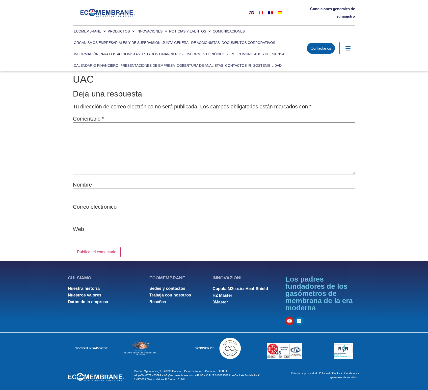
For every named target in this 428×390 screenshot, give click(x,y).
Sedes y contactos (167, 288)
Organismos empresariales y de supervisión (117, 43)
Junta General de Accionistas (191, 43)
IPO (233, 54)
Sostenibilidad (267, 65)
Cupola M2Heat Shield (240, 288)
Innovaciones (149, 31)
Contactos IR (238, 65)
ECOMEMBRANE (87, 31)
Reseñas (157, 301)
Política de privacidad (304, 373)
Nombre (82, 185)
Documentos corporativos (248, 43)
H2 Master (222, 295)
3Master (220, 302)
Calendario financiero (96, 65)
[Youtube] (289, 321)
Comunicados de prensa (261, 54)
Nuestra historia (84, 288)
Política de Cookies (330, 373)
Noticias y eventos (187, 31)
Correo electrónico (95, 207)
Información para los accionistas (107, 54)
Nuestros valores (84, 295)
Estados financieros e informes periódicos (185, 54)
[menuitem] (251, 13)
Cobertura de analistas (200, 65)
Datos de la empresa (88, 301)
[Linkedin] (299, 321)
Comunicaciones (229, 31)
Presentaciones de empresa (147, 65)
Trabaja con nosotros (170, 295)
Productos (119, 31)
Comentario (88, 119)
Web (78, 229)
